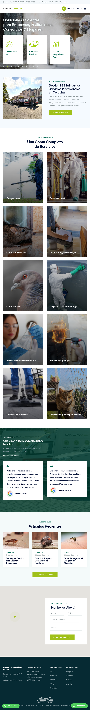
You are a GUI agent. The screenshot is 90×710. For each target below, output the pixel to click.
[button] (85, 8)
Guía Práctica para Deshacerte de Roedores (43, 560)
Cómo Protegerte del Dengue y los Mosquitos (73, 560)
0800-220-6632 (34, 680)
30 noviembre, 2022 (42, 555)
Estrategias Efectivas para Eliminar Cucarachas (15, 560)
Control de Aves (57, 52)
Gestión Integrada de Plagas (34, 54)
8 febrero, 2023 (11, 555)
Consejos (10, 553)
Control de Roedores (10, 52)
